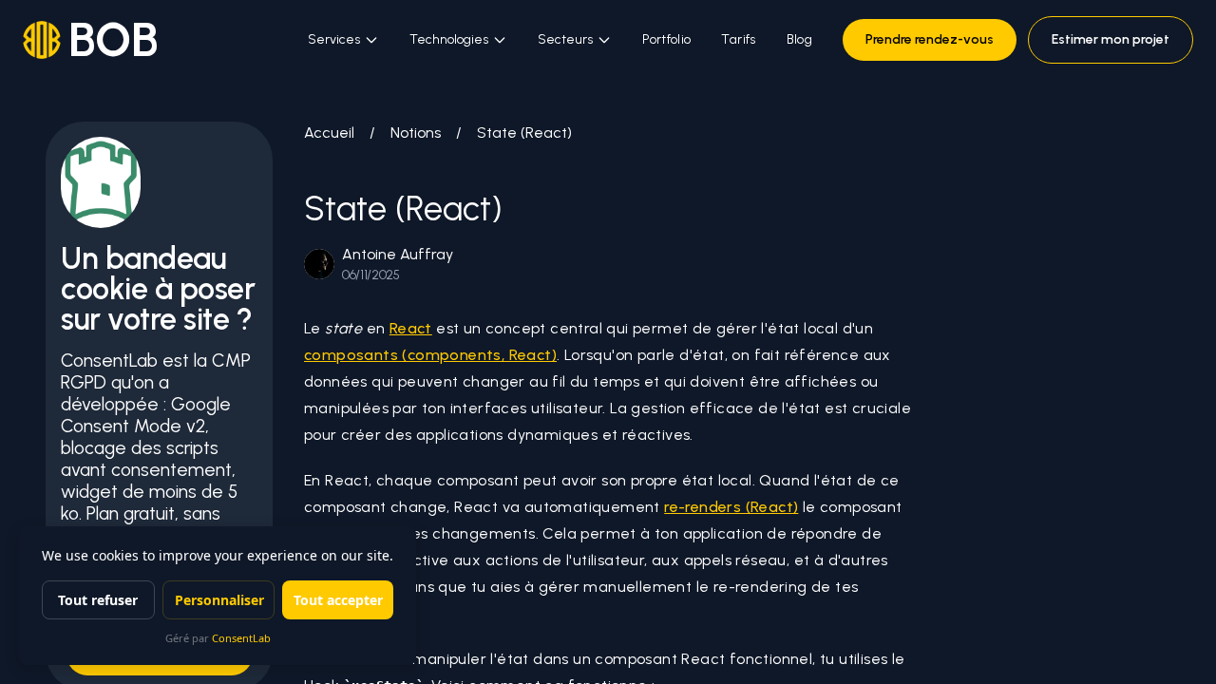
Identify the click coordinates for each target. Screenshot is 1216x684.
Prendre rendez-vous (929, 39)
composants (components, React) (430, 355)
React (411, 328)
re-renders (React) (731, 507)
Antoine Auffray (397, 254)
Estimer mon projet (1110, 39)
